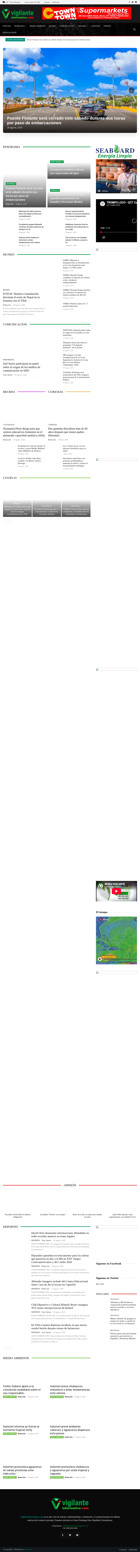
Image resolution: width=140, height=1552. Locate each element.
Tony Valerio (8, 375)
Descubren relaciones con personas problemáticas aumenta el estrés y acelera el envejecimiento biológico (75, 462)
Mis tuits (100, 1284)
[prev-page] (4, 521)
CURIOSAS (52, 425)
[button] (134, 29)
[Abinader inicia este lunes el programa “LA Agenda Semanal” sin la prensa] (54, 346)
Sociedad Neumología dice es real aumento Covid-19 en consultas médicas (46, 511)
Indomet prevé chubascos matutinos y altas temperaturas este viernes (29, 240)
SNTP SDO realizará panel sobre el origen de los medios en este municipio (77, 332)
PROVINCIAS (55, 190)
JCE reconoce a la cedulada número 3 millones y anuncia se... (76, 240)
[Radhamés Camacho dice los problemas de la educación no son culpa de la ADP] (56, 228)
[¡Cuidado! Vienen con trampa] (52, 1200)
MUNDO (6, 290)
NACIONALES (11, 183)
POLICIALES (114, 1299)
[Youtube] (136, 2)
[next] (133, 39)
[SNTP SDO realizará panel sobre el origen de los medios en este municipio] (54, 333)
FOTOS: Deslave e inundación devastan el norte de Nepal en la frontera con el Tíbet (21, 297)
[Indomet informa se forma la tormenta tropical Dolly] (23, 1413)
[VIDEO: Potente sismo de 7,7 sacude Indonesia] (54, 306)
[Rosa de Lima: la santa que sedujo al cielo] (87, 1200)
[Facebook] (129, 2)
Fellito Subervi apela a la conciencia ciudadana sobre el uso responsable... (22, 1390)
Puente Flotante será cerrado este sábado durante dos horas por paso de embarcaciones (58, 40)
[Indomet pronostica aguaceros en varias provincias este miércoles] (23, 1453)
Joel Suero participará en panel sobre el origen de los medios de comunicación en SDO (21, 367)
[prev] (128, 39)
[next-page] (9, 521)
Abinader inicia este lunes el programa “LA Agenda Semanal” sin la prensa (75, 345)
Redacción (7, 305)
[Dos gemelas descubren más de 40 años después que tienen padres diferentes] (69, 409)
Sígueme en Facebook (108, 1263)
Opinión (70, 1185)
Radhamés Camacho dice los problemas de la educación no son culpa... (76, 227)
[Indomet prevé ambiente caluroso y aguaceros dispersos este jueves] (70, 1413)
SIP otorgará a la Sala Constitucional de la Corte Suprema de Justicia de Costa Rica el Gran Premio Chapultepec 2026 (75, 360)
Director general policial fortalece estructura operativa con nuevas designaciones (77, 213)
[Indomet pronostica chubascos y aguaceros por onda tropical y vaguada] (70, 1453)
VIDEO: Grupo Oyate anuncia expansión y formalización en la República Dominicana (76, 511)
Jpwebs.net (28, 1549)
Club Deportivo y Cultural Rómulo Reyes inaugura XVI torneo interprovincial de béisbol (59, 1306)
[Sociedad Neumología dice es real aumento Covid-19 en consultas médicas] (46, 499)
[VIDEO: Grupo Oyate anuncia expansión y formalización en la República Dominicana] (76, 499)
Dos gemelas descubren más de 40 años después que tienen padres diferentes (68, 432)
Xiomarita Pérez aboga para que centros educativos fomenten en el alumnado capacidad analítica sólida (24, 432)
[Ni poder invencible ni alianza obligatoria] (17, 1200)
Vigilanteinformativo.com (31, 1517)
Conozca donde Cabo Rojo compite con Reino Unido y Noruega (29, 460)
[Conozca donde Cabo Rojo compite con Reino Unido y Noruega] (9, 462)
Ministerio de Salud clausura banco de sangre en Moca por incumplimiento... (30, 213)
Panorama (11, 147)
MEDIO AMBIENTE (57, 161)
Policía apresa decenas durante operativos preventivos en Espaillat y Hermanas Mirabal (123, 1336)
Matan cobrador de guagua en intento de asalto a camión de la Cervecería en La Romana (123, 1321)
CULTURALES (8, 425)
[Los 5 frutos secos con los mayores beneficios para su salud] (54, 449)
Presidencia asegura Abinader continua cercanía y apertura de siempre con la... (31, 227)
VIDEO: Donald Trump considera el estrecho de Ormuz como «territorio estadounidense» (76, 279)
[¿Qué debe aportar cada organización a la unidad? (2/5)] (122, 1200)
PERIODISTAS (8, 360)
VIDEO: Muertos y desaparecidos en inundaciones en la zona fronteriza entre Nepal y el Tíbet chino (76, 264)
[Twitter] (132, 2)
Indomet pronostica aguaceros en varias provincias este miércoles (22, 1470)
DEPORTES (17, 503)
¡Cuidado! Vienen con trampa (52, 1214)
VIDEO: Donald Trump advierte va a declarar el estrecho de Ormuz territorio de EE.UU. (76, 292)
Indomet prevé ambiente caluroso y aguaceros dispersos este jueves (70, 1430)
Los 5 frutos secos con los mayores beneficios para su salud (74, 448)
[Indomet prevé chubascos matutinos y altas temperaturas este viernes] (10, 241)
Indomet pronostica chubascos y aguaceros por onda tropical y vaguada (69, 1470)
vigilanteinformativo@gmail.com (75, 1526)
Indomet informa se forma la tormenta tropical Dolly (21, 1428)
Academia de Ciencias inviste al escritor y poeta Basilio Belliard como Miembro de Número (31, 448)
